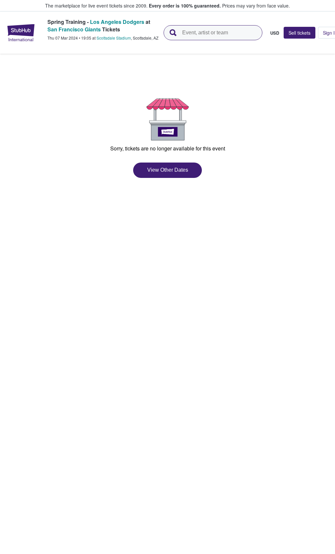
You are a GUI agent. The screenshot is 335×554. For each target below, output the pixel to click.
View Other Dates (167, 170)
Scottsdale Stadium (114, 38)
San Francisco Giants (74, 29)
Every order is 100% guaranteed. (185, 5)
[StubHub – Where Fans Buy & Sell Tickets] (21, 33)
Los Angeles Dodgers (117, 22)
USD (274, 33)
